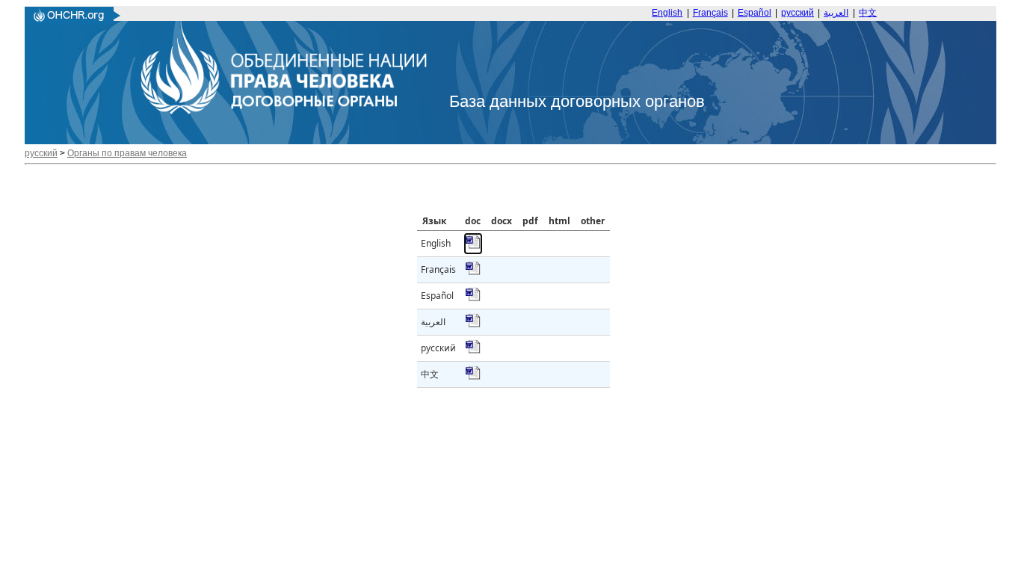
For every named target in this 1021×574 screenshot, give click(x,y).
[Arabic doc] (473, 324)
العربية (836, 12)
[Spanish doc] (473, 298)
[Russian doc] (473, 351)
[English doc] (473, 246)
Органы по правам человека (127, 153)
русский (797, 12)
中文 (868, 12)
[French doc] (473, 272)
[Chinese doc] (473, 377)
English (667, 12)
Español (754, 12)
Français (710, 12)
